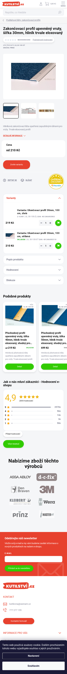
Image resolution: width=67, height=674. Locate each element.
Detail (19, 367)
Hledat (60, 12)
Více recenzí (13, 444)
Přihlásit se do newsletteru (19, 568)
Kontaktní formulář (19, 621)
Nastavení (33, 655)
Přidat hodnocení (13, 434)
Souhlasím (33, 665)
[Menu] (63, 4)
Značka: (8, 48)
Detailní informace (12, 136)
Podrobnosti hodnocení (43, 40)
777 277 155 (15, 610)
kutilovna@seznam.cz (20, 604)
